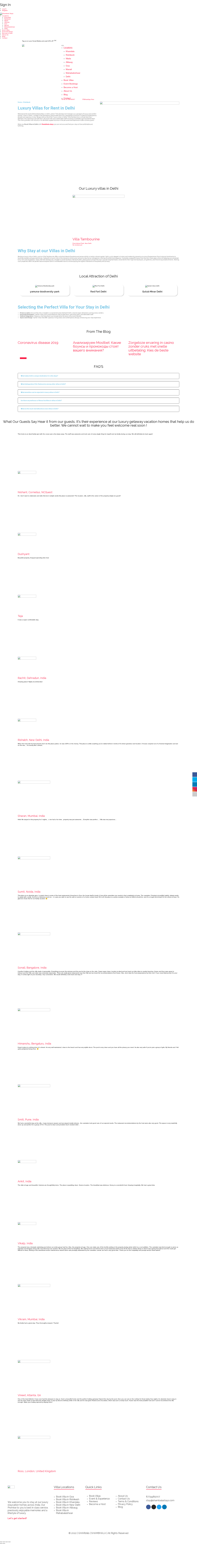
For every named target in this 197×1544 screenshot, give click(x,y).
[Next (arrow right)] (4, 1543)
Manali (6, 25)
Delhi (6, 28)
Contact (4, 38)
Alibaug (6, 22)
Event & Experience (99, 1498)
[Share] (4, 1541)
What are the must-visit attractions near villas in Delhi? (40, 409)
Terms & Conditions (128, 1501)
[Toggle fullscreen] (6, 1541)
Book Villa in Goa (65, 1496)
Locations (5, 16)
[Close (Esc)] (1, 1541)
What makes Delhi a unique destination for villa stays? (39, 376)
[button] (98, 376)
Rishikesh (7, 19)
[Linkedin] (164, 1507)
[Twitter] (159, 1507)
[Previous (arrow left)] (1, 1543)
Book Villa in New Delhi (68, 1505)
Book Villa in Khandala (67, 1502)
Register (5, 10)
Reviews (93, 1501)
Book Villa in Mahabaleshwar (64, 1511)
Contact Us (124, 1498)
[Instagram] (153, 1507)
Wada (6, 20)
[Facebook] (148, 1507)
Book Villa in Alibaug (66, 1507)
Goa (5, 23)
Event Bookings (7, 31)
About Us (5, 35)
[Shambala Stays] (6, 14)
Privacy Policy (125, 1504)
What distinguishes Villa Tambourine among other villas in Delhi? (43, 384)
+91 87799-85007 (69, 99)
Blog (3, 36)
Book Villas (6, 30)
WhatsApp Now (89, 99)
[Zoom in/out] (9, 1541)
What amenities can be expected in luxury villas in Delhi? (40, 392)
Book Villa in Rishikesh (67, 1499)
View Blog (23, 358)
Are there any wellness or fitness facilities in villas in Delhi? (41, 400)
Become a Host (7, 33)
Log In (4, 9)
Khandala (7, 17)
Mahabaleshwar (9, 27)
